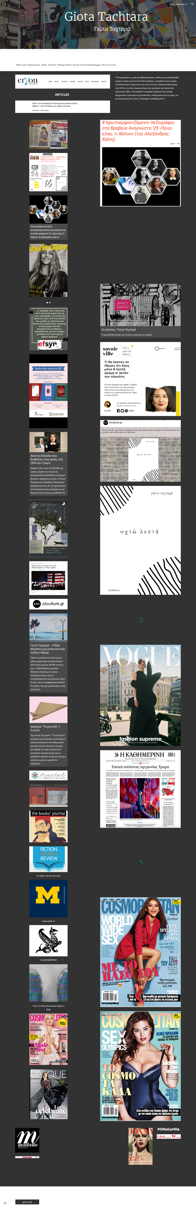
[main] (105, 24)
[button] (192, 4)
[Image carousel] (48, 273)
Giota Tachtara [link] (177, 4)
